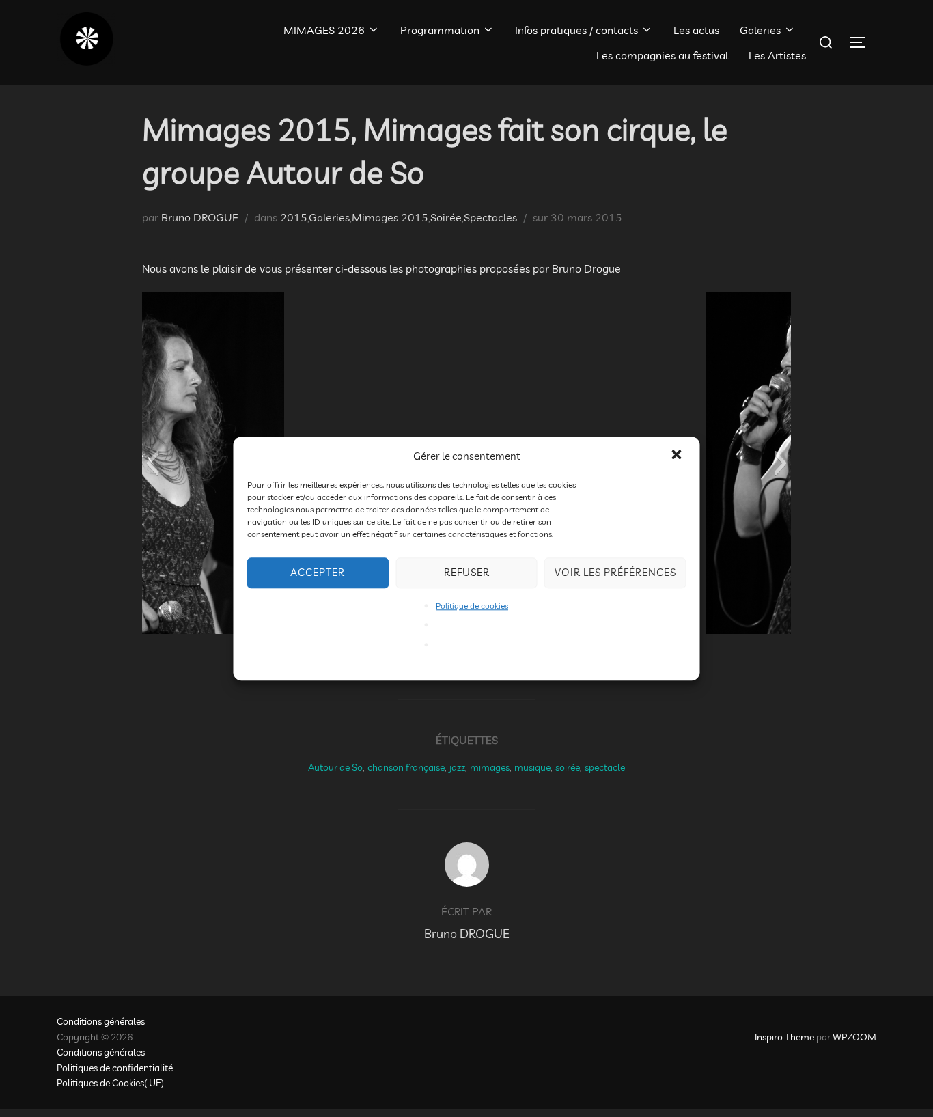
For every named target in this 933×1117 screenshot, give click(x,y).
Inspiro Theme (784, 1037)
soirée (567, 767)
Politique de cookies (472, 606)
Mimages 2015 (390, 217)
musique (532, 767)
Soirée (446, 217)
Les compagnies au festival (662, 55)
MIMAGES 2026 (324, 30)
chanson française (406, 767)
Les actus (696, 30)
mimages (490, 767)
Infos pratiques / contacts (576, 30)
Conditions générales (101, 1021)
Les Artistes (777, 55)
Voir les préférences (615, 572)
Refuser (467, 572)
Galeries (760, 30)
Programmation (439, 30)
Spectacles (490, 217)
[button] (678, 455)
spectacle (605, 767)
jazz (457, 767)
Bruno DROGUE (199, 217)
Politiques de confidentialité (115, 1068)
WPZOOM (854, 1037)
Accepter (317, 572)
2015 (293, 217)
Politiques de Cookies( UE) (110, 1083)
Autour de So (335, 767)
